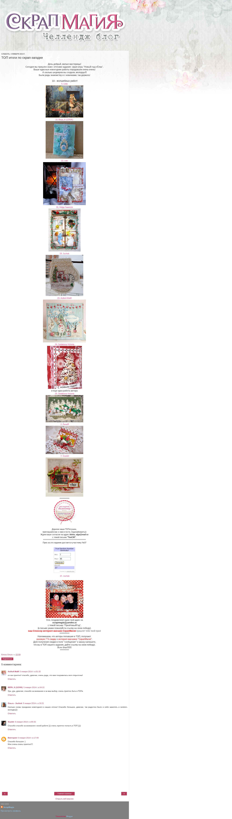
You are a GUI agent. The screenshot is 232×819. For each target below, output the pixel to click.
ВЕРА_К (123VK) (15, 687)
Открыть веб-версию (64, 799)
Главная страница (64, 794)
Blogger (69, 816)
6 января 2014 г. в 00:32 (25, 722)
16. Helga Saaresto (64, 207)
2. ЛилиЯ (64, 424)
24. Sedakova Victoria (64, 344)
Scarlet (11, 722)
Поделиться (7, 659)
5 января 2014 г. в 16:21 (33, 703)
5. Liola (64, 84)
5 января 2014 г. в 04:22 (33, 687)
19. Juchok (64, 253)
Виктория (12, 738)
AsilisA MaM (13, 671)
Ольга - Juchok (15, 703)
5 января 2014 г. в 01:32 (30, 671)
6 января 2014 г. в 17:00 (28, 738)
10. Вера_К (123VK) (64, 119)
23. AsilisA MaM (64, 298)
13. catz (64, 160)
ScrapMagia (8, 807)
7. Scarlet (64, 456)
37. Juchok (64, 576)
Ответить (12, 679)
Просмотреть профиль (11, 811)
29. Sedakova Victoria (64, 393)
